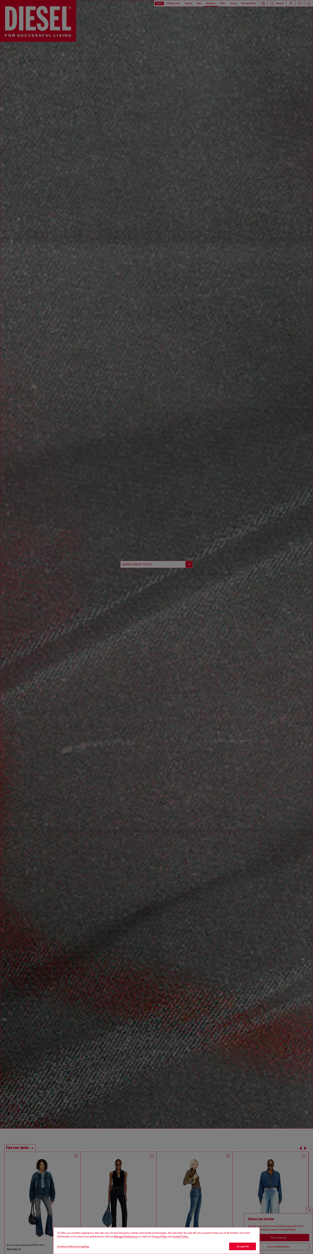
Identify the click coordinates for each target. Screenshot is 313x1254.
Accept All (243, 1246)
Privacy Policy (159, 1236)
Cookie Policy (180, 1236)
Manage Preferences (126, 1236)
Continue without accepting (73, 1246)
